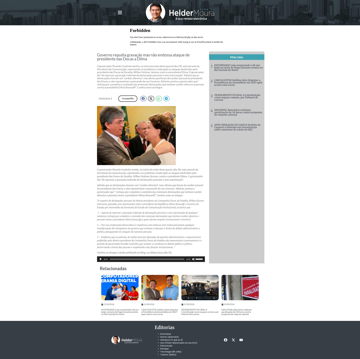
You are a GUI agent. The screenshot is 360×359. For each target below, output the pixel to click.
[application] (151, 259)
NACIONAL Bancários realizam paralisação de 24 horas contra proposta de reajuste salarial (238, 112)
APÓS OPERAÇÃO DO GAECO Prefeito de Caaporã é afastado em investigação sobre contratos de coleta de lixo (237, 127)
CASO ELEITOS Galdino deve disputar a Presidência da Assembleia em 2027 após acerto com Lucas (238, 82)
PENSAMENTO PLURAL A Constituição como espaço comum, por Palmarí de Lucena (237, 97)
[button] (119, 12)
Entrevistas (165, 334)
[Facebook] (225, 340)
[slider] (199, 258)
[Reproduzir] (100, 259)
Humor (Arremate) (169, 337)
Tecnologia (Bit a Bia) (170, 351)
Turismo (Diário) (168, 354)
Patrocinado (166, 345)
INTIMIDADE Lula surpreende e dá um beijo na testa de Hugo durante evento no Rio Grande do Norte (238, 68)
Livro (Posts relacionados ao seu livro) (178, 342)
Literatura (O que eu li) (171, 339)
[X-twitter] (233, 340)
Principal (164, 348)
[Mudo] (193, 259)
